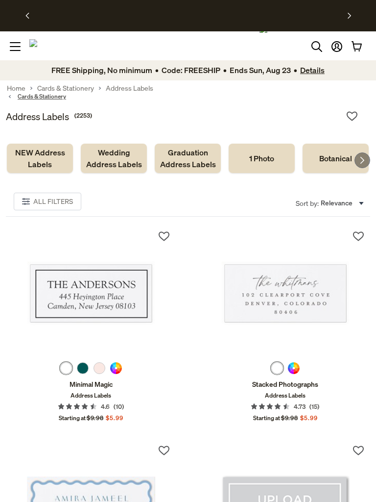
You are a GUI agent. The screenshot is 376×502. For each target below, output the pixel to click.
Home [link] (16, 88)
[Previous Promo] (30, 16)
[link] (40, 158)
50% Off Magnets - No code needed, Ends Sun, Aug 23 (161, 15)
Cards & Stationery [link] (65, 88)
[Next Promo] (349, 16)
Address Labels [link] (129, 88)
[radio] (66, 368)
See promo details (265, 15)
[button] (336, 46)
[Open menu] (15, 46)
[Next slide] (362, 160)
